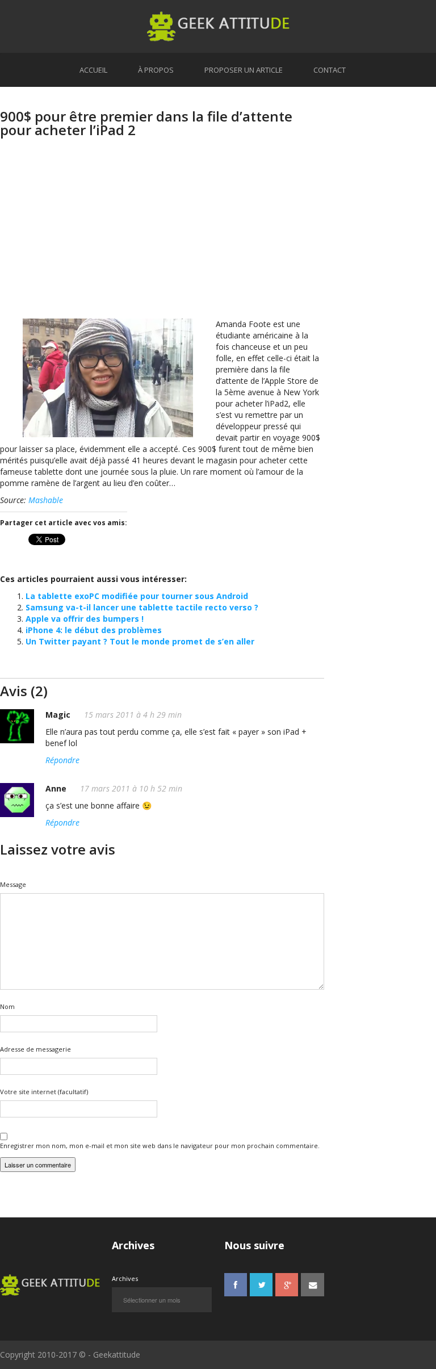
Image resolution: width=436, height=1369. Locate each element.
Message (13, 884)
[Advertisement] (162, 239)
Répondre (62, 760)
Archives (125, 1278)
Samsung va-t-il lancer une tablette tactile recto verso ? (142, 607)
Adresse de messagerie (35, 1049)
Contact (329, 70)
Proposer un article (243, 70)
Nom (7, 1006)
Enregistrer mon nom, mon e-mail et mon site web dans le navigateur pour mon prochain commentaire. (160, 1145)
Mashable (45, 500)
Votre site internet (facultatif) (44, 1091)
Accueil (93, 70)
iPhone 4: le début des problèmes (94, 630)
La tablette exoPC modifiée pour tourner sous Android (137, 596)
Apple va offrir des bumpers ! (85, 618)
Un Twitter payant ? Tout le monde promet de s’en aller (140, 641)
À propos (156, 70)
